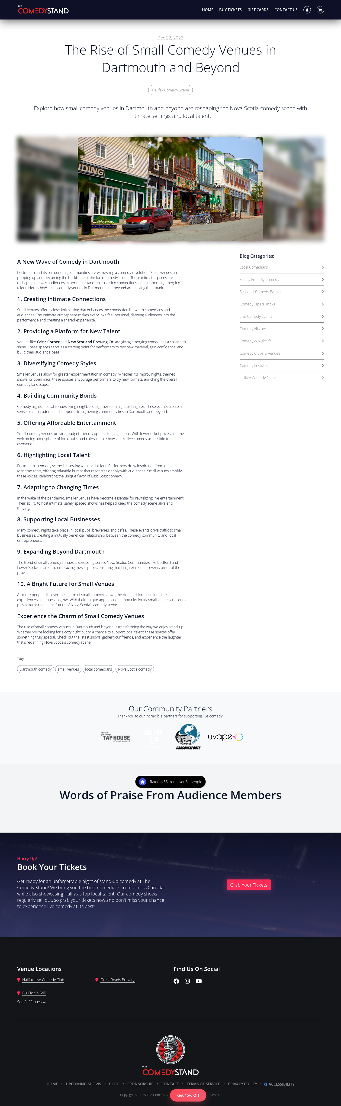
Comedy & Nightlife (256, 341)
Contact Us (286, 9)
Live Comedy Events (256, 316)
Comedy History (253, 328)
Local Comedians (254, 267)
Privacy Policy (242, 1084)
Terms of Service (203, 1084)
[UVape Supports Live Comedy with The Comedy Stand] (225, 737)
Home (207, 9)
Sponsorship (140, 1084)
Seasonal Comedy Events (260, 291)
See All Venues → (31, 1001)
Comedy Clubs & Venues (260, 353)
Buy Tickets (230, 9)
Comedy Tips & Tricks (257, 304)
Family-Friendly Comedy (259, 279)
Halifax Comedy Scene (170, 90)
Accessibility (281, 1084)
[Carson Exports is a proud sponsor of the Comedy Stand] (188, 737)
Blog (114, 1084)
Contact (170, 1084)
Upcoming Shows (83, 1084)
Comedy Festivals (254, 365)
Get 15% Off (188, 1095)
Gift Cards (258, 9)
